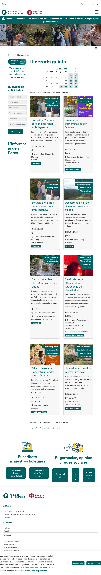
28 (61, 86)
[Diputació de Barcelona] (24, 495)
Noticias (7, 528)
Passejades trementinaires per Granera (76, 123)
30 (71, 86)
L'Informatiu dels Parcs (17, 148)
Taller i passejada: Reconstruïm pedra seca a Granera (43, 372)
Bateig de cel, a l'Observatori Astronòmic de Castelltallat (74, 285)
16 (71, 80)
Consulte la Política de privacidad (33, 570)
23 (71, 83)
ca (92, 4)
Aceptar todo (78, 563)
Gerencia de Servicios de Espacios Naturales (19, 515)
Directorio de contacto (12, 541)
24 (76, 83)
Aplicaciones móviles (11, 547)
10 (76, 77)
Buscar (14, 131)
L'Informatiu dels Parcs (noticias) (39, 473)
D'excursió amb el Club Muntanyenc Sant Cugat (45, 283)
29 (66, 86)
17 (76, 80)
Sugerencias (60, 475)
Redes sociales (89, 475)
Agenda (11, 55)
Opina (75, 475)
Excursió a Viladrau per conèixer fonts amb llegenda (43, 123)
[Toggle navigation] (97, 12)
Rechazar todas (94, 563)
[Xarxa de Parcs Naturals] (22, 12)
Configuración (63, 563)
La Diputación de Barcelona (14, 511)
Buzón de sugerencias (11, 551)
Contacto (7, 518)
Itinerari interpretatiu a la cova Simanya (78, 370)
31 (76, 86)
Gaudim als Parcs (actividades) (16, 473)
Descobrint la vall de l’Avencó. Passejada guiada (77, 206)
